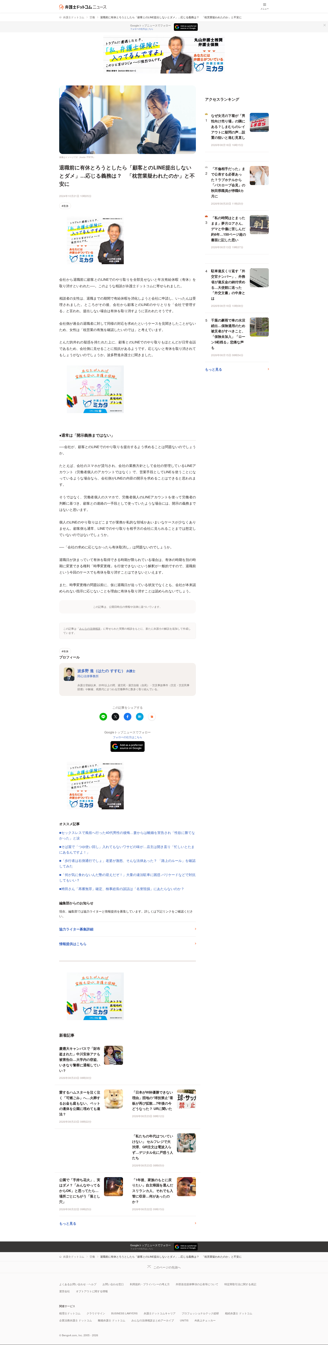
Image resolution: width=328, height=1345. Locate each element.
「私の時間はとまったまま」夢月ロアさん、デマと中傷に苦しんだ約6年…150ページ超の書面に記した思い (228, 228)
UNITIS (184, 1320)
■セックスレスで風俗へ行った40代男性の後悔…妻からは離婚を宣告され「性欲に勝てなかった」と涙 (127, 835)
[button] (152, 716)
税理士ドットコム (69, 1313)
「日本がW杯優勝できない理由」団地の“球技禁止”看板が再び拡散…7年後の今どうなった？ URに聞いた (152, 1100)
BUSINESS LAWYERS (124, 1313)
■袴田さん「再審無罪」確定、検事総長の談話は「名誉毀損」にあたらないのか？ (121, 888)
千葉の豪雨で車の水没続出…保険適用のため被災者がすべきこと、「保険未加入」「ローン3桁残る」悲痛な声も (228, 334)
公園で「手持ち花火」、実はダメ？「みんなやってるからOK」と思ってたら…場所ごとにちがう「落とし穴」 (79, 1190)
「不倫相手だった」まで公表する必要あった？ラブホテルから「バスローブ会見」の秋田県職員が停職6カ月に (228, 182)
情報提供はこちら (73, 943)
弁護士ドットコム (73, 17)
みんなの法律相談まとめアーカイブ (152, 1320)
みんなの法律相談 (89, 628)
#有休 (65, 206)
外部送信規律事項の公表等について (197, 1284)
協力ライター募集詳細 (76, 929)
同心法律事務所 (88, 676)
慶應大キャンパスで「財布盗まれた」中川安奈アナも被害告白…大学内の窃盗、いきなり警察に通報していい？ (79, 1059)
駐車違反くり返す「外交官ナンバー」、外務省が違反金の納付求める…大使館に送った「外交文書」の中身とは (228, 284)
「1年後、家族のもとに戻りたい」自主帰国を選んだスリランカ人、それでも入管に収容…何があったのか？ (152, 1190)
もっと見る (67, 1223)
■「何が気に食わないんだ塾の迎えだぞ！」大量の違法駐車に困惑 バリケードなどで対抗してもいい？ (127, 877)
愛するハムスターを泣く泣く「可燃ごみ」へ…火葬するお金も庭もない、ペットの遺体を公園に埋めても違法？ (79, 1103)
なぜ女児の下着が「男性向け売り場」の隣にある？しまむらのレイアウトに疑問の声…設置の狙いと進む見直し (228, 126)
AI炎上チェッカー (205, 1320)
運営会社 (64, 1291)
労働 (92, 17)
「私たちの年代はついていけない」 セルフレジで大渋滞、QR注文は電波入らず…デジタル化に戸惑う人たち (152, 1147)
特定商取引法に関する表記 (240, 1284)
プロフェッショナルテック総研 (200, 1313)
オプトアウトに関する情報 (92, 1291)
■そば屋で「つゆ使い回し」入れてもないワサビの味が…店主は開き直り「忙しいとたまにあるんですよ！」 (127, 849)
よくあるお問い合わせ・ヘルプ (77, 1284)
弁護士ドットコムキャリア (160, 1313)
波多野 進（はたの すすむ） (106, 670)
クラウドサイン (96, 1313)
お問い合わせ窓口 (113, 1284)
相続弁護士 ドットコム (238, 1313)
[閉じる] (324, 25)
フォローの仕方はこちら (141, 29)
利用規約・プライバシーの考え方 (150, 1284)
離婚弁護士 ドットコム (111, 1320)
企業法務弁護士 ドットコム (75, 1320)
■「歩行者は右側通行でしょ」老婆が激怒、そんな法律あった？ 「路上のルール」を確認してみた (127, 863)
